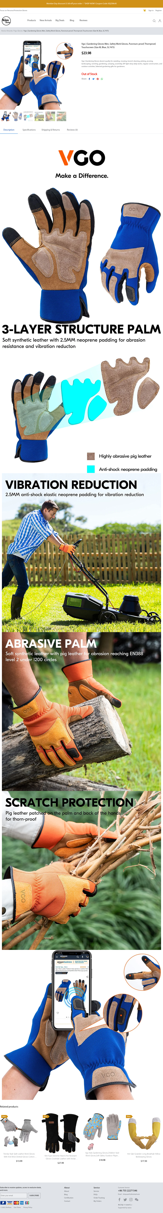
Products (31, 20)
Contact (67, 1201)
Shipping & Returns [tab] (51, 130)
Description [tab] (8, 130)
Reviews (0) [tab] (72, 130)
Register (158, 11)
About (66, 1191)
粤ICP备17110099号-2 (125, 1205)
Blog (72, 20)
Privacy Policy (27, 1207)
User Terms (17, 1207)
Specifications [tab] (29, 130)
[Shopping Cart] (144, 10)
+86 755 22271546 (127, 1190)
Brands (10, 31)
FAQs (96, 1195)
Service (96, 1191)
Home (3, 31)
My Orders (97, 1201)
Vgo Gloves (18, 31)
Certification (68, 1198)
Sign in (151, 11)
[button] (69, 44)
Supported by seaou (124, 1208)
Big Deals (60, 20)
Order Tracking (99, 1198)
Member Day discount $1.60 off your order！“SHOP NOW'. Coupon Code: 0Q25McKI (81, 4)
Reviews (83, 20)
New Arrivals (46, 20)
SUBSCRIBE (34, 1195)
